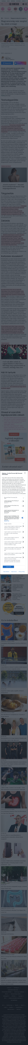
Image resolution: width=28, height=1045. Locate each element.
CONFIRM (8, 566)
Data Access (14, 571)
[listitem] (14, 498)
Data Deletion (6, 571)
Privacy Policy (22, 571)
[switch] (23, 501)
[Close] (25, 473)
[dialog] (14, 522)
